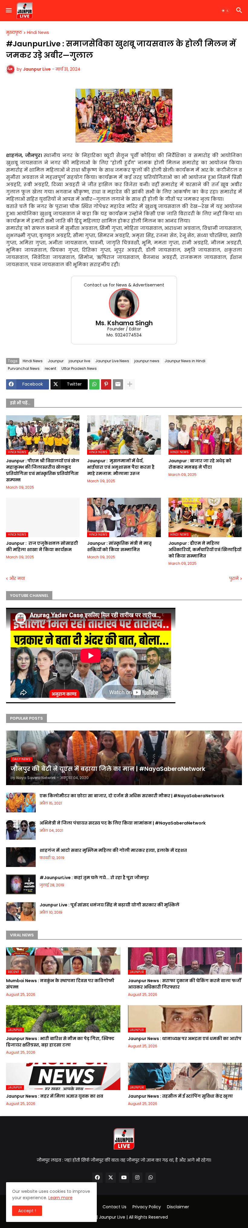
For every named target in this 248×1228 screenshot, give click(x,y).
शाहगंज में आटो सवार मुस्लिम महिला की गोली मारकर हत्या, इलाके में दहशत (113, 850)
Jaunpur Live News (112, 360)
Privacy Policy (146, 1207)
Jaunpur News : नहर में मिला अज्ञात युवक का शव (54, 1096)
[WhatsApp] (94, 384)
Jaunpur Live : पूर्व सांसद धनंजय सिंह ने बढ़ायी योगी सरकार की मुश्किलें (109, 905)
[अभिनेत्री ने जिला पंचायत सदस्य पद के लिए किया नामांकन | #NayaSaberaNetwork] (21, 830)
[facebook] (97, 1178)
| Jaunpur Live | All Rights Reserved (132, 1217)
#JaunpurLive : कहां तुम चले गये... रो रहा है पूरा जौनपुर (94, 878)
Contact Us (114, 1207)
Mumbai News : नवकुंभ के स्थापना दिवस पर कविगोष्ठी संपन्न (60, 984)
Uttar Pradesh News (79, 368)
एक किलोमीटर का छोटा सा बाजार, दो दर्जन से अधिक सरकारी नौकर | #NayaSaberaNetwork (132, 796)
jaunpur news (146, 360)
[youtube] (124, 1178)
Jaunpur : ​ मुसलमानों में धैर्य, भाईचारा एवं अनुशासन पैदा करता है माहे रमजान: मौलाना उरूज (121, 467)
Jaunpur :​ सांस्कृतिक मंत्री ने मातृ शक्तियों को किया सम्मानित (119, 546)
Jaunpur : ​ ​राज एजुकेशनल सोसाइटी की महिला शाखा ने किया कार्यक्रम (42, 546)
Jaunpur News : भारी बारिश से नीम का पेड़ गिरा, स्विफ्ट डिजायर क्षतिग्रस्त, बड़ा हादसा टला (60, 1042)
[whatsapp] (150, 1178)
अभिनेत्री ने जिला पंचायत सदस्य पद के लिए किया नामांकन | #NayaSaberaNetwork (123, 823)
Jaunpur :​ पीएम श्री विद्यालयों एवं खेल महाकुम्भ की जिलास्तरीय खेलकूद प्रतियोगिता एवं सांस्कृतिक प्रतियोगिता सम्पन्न (42, 470)
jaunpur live (79, 360)
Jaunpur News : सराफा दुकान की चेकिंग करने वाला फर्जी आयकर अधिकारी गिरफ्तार (184, 984)
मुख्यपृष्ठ (14, 32)
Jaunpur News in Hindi (185, 360)
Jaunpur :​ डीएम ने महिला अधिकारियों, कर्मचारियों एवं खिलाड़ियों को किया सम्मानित (204, 549)
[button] (8, 10)
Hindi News (38, 32)
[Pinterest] (106, 384)
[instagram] (137, 1178)
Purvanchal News (24, 368)
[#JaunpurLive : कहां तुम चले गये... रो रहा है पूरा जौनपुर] (21, 884)
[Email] (118, 384)
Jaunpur (56, 360)
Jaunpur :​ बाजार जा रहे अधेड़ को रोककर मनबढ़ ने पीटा (199, 464)
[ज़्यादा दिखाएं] (130, 384)
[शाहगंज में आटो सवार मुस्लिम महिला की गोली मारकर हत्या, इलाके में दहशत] (21, 857)
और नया (17, 578)
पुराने (234, 578)
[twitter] (111, 1178)
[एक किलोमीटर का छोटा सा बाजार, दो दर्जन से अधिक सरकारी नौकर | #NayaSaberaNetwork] (21, 802)
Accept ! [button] (27, 1211)
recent (50, 368)
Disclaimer (178, 1207)
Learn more (60, 1198)
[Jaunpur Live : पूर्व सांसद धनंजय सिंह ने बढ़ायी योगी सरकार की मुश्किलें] (21, 912)
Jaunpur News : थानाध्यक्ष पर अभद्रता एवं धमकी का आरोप (184, 1039)
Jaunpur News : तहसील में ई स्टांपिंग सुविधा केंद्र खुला (180, 1096)
